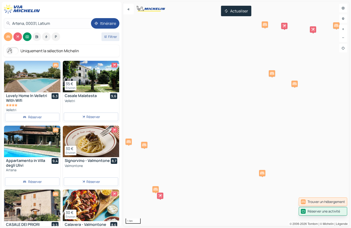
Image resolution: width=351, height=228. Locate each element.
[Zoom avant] (343, 29)
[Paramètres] (343, 18)
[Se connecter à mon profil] (343, 8)
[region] (236, 114)
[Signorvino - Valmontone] (91, 141)
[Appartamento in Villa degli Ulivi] (32, 141)
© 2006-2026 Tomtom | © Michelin (312, 224)
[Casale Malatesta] (91, 76)
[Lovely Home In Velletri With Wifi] (32, 76)
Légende (342, 224)
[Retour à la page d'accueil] (23, 9)
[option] (8, 36)
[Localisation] (343, 48)
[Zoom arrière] (343, 37)
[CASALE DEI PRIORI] (32, 205)
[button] (155, 189)
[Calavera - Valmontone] (91, 205)
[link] (323, 201)
